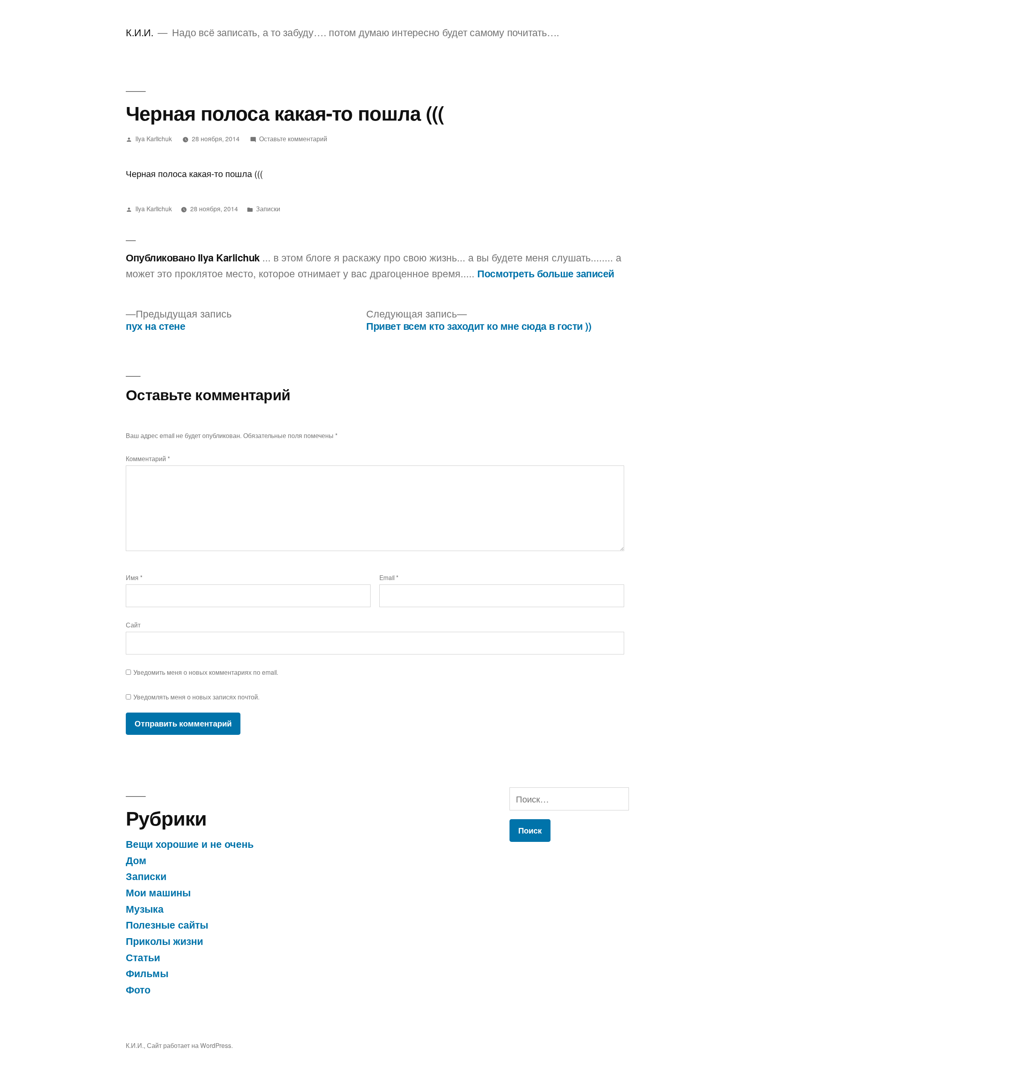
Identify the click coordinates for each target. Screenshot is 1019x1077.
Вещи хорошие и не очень (190, 844)
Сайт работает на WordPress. (190, 1045)
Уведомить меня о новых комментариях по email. (205, 672)
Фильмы (147, 973)
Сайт (133, 624)
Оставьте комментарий (293, 138)
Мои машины (158, 892)
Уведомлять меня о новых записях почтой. (196, 696)
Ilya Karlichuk (153, 138)
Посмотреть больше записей (545, 274)
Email (388, 577)
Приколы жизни (164, 941)
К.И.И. (139, 32)
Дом (136, 860)
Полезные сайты (167, 924)
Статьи (143, 957)
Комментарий (148, 458)
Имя (134, 577)
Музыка (145, 909)
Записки (268, 208)
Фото (138, 989)
